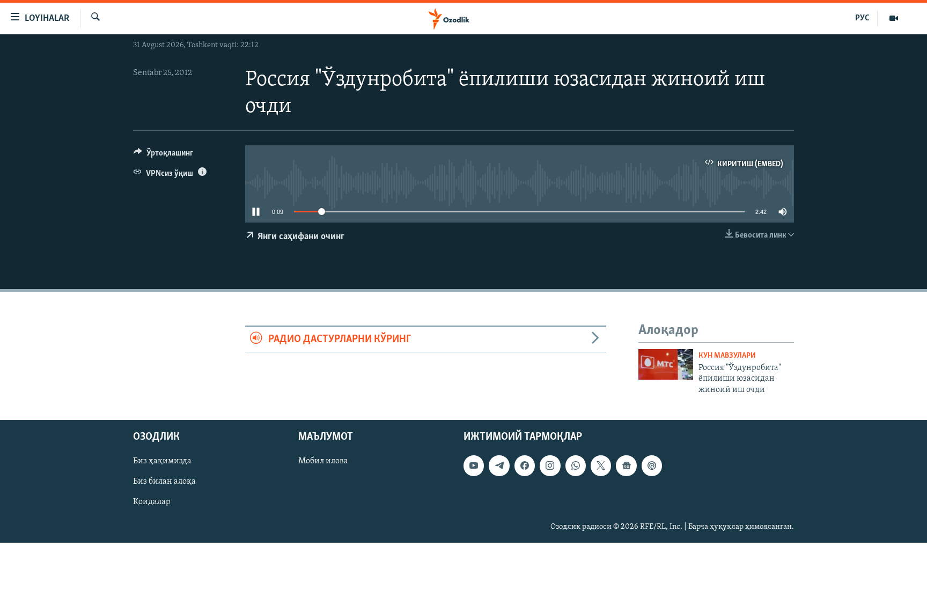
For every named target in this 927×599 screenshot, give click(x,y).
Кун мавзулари (727, 356)
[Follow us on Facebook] (524, 465)
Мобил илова (323, 461)
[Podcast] (652, 465)
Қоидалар (152, 502)
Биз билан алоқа (164, 481)
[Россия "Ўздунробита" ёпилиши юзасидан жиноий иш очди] (665, 364)
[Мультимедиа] (894, 18)
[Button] (163, 155)
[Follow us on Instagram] (550, 465)
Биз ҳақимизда (162, 461)
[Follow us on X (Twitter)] (601, 465)
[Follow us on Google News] (626, 465)
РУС (862, 18)
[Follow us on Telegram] (499, 465)
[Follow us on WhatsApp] (575, 465)
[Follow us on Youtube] (474, 465)
